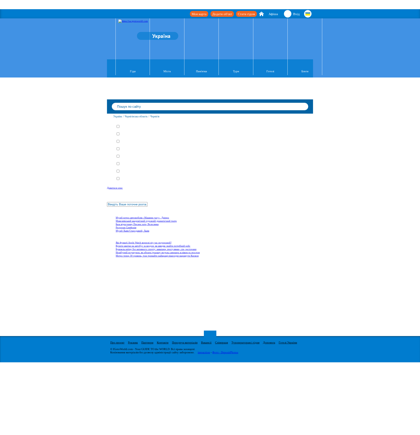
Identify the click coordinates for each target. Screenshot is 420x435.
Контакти (162, 342)
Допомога (269, 342)
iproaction (204, 352)
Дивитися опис (115, 188)
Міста (167, 71)
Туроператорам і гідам (245, 342)
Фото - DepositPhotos (225, 352)
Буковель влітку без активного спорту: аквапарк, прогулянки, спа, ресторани (156, 249)
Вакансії (206, 342)
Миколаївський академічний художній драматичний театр (146, 221)
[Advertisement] (133, 286)
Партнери (147, 342)
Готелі (270, 71)
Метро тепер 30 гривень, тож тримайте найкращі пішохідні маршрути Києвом (157, 255)
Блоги (304, 71)
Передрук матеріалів (185, 342)
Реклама (133, 342)
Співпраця (221, 342)
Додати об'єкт (222, 14)
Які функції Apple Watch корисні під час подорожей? (144, 242)
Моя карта (199, 14)
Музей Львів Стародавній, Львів (132, 230)
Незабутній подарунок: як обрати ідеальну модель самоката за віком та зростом (158, 252)
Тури (236, 71)
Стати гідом (246, 14)
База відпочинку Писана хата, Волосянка (137, 224)
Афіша (273, 14)
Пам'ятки (201, 71)
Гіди (133, 71)
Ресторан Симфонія (126, 227)
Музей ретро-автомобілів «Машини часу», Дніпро (142, 217)
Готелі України (288, 342)
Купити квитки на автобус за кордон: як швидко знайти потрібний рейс (153, 246)
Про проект (117, 342)
